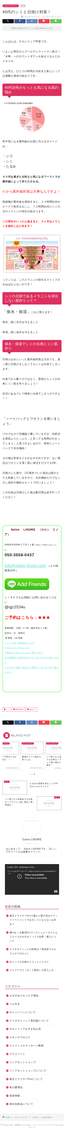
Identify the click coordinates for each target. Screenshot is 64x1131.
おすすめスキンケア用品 (24, 995)
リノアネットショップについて (28, 1070)
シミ (7, 709)
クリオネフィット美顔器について (29, 1020)
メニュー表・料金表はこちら (19, 643)
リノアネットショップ (23, 1062)
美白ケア (32, 709)
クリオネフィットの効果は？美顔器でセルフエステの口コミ (33, 951)
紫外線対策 (19, 709)
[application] (32, 879)
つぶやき (15, 1003)
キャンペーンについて (23, 1012)
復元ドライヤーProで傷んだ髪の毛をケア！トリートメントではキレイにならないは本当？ (34, 920)
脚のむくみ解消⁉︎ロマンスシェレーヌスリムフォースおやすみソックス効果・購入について (34, 936)
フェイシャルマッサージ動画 (27, 1045)
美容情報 (15, 1095)
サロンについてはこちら (17, 647)
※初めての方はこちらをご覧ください (24, 652)
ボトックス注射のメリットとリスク (29, 962)
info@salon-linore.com (25, 565)
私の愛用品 (16, 1087)
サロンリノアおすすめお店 (25, 1028)
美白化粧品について (21, 1103)
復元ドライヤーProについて (26, 1079)
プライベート (17, 1054)
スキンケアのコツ (10, 6)
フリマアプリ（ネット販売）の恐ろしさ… (33, 970)
